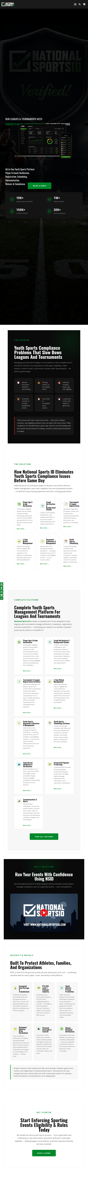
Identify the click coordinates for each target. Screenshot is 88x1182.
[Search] (79, 4)
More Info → (21, 529)
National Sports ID (22, 621)
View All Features (44, 837)
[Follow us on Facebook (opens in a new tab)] (1, 584)
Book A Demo (39, 186)
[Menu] (75, 4)
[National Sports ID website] (8, 4)
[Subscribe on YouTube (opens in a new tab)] (1, 594)
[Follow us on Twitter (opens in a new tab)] (1, 587)
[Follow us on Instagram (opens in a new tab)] (1, 598)
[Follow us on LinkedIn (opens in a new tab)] (1, 591)
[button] (44, 913)
